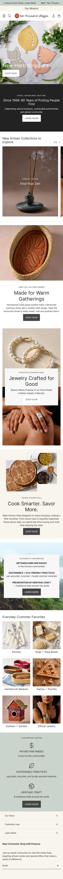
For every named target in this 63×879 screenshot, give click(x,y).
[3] (35, 80)
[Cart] (59, 15)
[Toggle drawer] (4, 16)
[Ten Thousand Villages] (31, 16)
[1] (27, 80)
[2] (31, 80)
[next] (59, 142)
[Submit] (57, 865)
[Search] (9, 15)
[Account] (53, 15)
